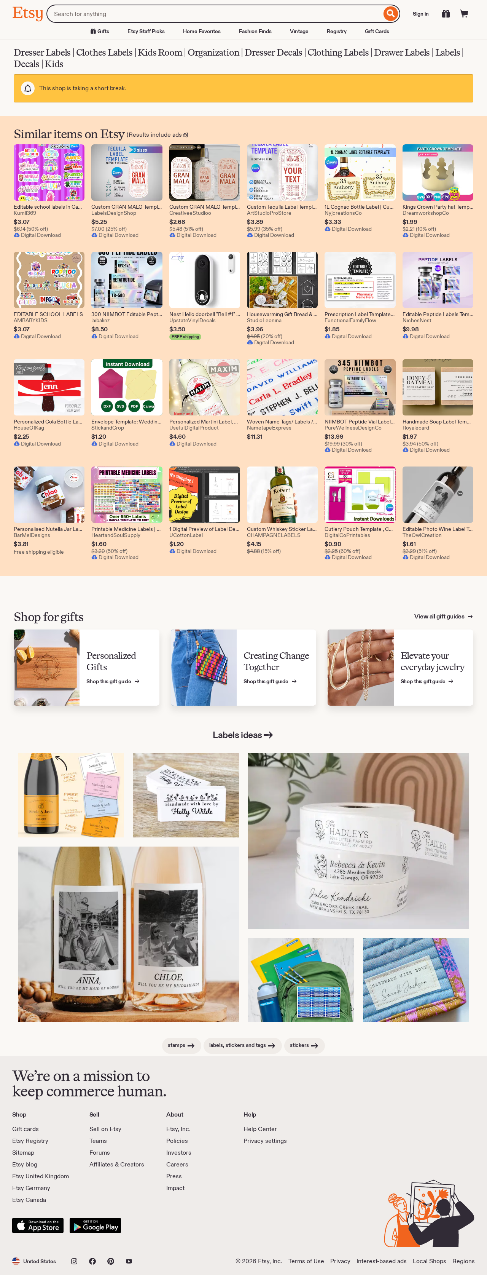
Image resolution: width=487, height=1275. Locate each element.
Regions (463, 1261)
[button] (34, 1261)
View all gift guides (440, 616)
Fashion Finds (255, 31)
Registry (337, 31)
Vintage (299, 31)
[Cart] (464, 14)
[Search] (391, 14)
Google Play (95, 1225)
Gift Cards (377, 31)
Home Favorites (202, 31)
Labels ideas (237, 735)
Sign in (421, 14)
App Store (38, 1225)
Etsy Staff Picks (146, 31)
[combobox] (214, 14)
